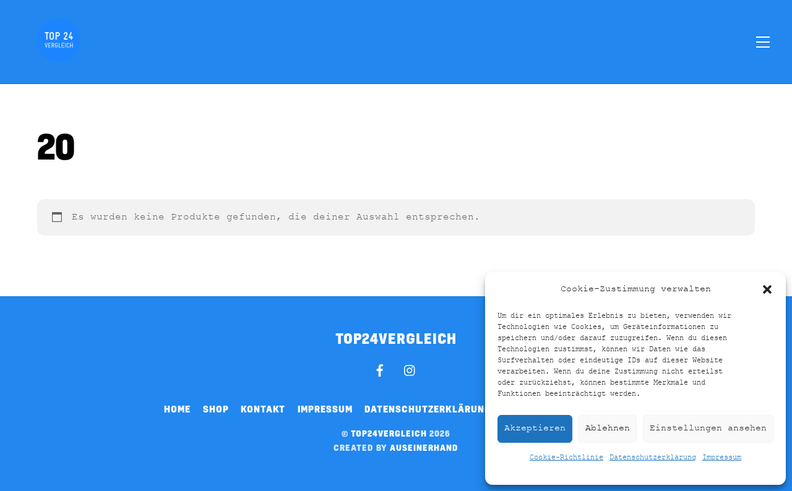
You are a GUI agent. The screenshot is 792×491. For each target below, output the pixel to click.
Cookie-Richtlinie (566, 457)
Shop (216, 409)
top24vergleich (389, 433)
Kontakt (263, 409)
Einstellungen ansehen (708, 428)
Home (177, 409)
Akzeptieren (535, 428)
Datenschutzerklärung (652, 457)
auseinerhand (424, 447)
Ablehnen (607, 428)
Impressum (721, 457)
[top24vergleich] (58, 55)
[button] (767, 289)
